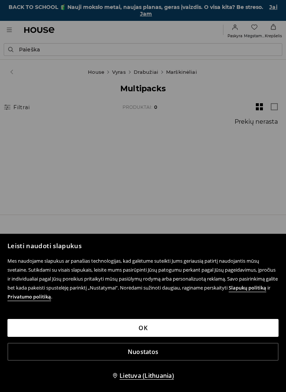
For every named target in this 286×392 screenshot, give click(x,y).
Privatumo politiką (29, 296)
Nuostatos (143, 352)
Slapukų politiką (247, 287)
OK (143, 328)
